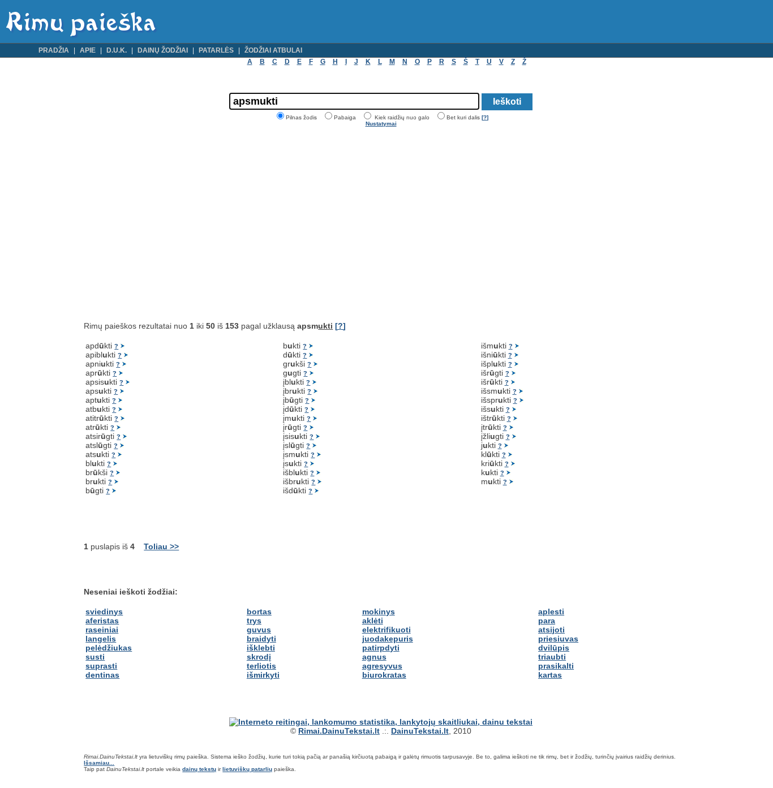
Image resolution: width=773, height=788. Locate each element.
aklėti (372, 620)
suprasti (101, 665)
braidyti (261, 638)
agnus (374, 656)
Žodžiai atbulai (273, 50)
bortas (259, 611)
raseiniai (101, 629)
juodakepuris (387, 638)
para (546, 620)
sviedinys (104, 611)
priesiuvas (558, 638)
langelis (100, 638)
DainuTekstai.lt (420, 730)
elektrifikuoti (386, 629)
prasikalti (556, 665)
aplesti (551, 611)
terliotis (261, 665)
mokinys (378, 611)
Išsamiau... (99, 763)
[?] (485, 117)
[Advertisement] (179, 224)
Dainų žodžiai (163, 50)
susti (95, 656)
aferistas (102, 620)
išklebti (261, 647)
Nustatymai (381, 123)
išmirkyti (263, 674)
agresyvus (382, 665)
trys (254, 620)
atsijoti (551, 629)
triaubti (552, 656)
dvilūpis (553, 647)
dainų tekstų (199, 769)
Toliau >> (161, 546)
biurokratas (384, 674)
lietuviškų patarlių (247, 769)
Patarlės (216, 50)
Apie (88, 50)
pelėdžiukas (108, 647)
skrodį (259, 656)
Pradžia (53, 50)
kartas (550, 674)
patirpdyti (381, 647)
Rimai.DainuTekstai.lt (339, 730)
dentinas (102, 674)
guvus (259, 629)
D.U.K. (116, 50)
